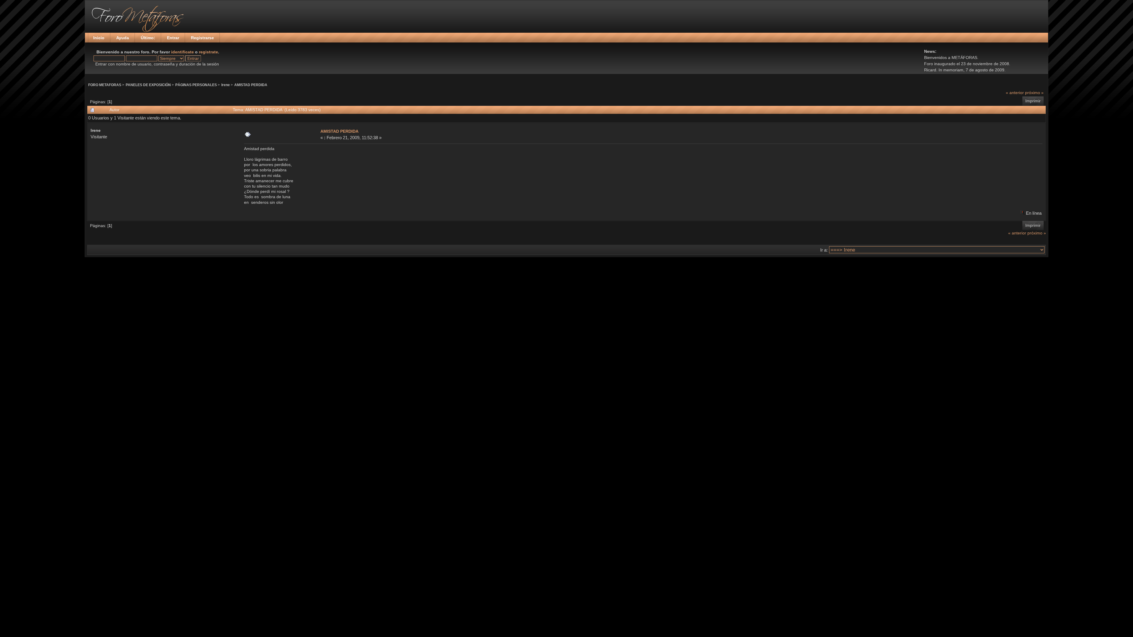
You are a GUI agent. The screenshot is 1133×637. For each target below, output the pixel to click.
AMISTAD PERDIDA (250, 85)
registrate (208, 52)
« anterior (1015, 92)
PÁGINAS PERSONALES (196, 85)
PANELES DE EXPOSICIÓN (148, 85)
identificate (182, 52)
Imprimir (1033, 100)
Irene (225, 85)
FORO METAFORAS (104, 85)
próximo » (1034, 92)
